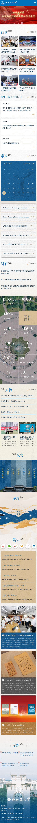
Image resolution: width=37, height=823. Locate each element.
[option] (18, 16)
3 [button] (22, 23)
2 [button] (18, 23)
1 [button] (14, 23)
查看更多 (33, 32)
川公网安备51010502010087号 (12, 819)
